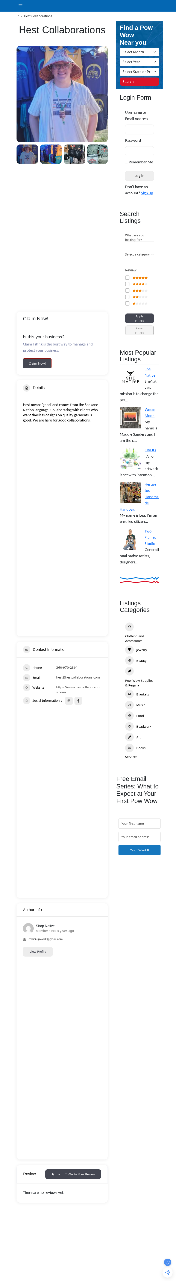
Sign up (147, 193)
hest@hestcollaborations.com (78, 677)
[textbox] (137, 254)
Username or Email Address (136, 116)
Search (128, 81)
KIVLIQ (150, 450)
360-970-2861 (67, 667)
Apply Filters (139, 318)
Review (131, 270)
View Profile (38, 951)
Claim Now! (37, 363)
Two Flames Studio (150, 537)
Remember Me (140, 162)
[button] (23, 94)
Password (133, 141)
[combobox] (139, 254)
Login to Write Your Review (75, 1174)
